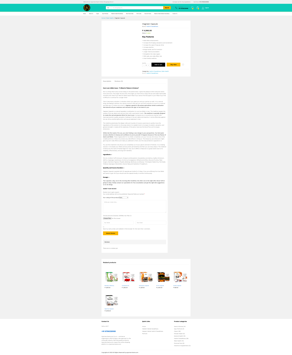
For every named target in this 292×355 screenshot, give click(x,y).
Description (107, 81)
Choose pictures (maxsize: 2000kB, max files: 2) (117, 215)
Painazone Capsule (144, 285)
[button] (108, 283)
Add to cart (158, 64)
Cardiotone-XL (125, 285)
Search (167, 7)
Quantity (144, 63)
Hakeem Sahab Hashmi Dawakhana (161, 13)
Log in (207, 7)
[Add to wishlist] (183, 64)
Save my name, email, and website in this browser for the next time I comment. (126, 229)
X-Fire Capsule (160, 285)
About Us (91, 13)
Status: (144, 33)
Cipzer (97, 13)
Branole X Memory (109, 285)
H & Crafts (138, 13)
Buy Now (174, 64)
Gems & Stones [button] (147, 13)
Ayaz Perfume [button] (105, 13)
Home (84, 13)
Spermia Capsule (109, 308)
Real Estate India (129, 13)
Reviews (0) (119, 81)
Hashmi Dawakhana (152, 26)
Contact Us (175, 13)
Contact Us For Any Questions (181, 2)
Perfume (144, 333)
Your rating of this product (111, 197)
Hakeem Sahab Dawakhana (117, 13)
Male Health (165, 71)
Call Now (180, 7)
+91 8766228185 (204, 2)
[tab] (108, 81)
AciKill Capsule (177, 285)
